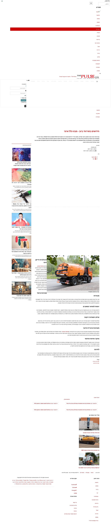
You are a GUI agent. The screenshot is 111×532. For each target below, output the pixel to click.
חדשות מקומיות (96, 60)
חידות (51, 480)
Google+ (74, 490)
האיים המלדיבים (41, 480)
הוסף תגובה (96, 397)
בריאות (98, 39)
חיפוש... (106, 1)
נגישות (75, 511)
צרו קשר (75, 502)
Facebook (73, 484)
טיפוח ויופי (97, 43)
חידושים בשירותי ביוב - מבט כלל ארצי (81, 131)
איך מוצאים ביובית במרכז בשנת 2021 (90, 450)
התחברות (23, 100)
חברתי (98, 32)
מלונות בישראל (33, 480)
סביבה (98, 36)
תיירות (98, 50)
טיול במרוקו (25, 484)
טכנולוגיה (98, 25)
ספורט (98, 70)
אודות (75, 508)
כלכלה (98, 18)
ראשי (92, 472)
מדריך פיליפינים (22, 482)
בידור (98, 53)
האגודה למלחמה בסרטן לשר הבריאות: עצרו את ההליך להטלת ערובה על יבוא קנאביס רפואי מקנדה (22, 163)
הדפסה (93, 157)
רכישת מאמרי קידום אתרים (70, 514)
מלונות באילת (19, 480)
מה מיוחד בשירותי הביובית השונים (91, 432)
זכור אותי (24, 98)
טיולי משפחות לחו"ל (93, 520)
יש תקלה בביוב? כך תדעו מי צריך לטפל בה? (89, 467)
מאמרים (98, 117)
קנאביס (98, 29)
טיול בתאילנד (18, 484)
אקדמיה (98, 67)
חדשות (98, 15)
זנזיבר (47, 480)
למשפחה (98, 64)
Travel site (25, 480)
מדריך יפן (15, 482)
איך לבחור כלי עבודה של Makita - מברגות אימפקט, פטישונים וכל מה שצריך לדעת (21, 205)
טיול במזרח (38, 484)
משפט (98, 22)
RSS (75, 493)
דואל (94, 159)
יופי (97, 493)
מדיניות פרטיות (73, 505)
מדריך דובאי (45, 482)
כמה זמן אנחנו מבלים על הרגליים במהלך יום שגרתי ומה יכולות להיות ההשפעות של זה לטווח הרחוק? (21, 251)
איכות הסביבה (95, 499)
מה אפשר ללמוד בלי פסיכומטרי (23, 295)
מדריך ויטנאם (30, 482)
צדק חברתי (95, 506)
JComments (67, 399)
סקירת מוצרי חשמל (47, 484)
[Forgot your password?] (24, 95)
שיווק (98, 57)
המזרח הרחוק (32, 484)
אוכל (99, 46)
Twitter (74, 487)
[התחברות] (25, 106)
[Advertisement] (28, 76)
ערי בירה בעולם (38, 482)
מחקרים (98, 113)
